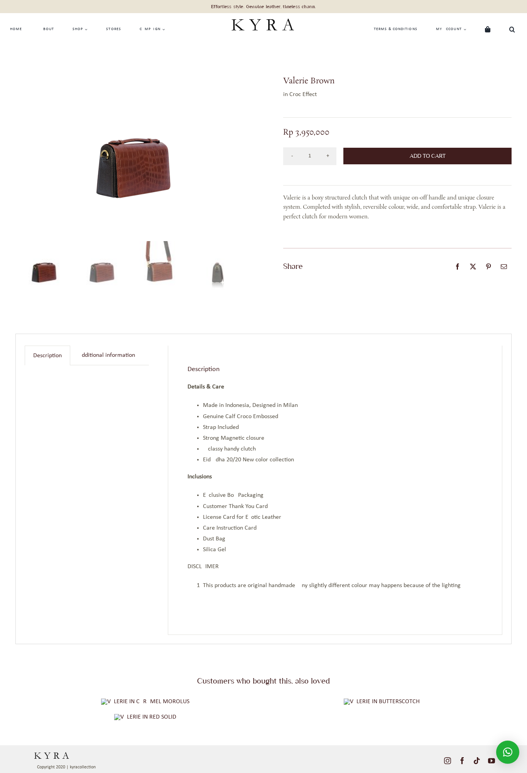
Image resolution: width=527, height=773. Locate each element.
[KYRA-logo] (262, 16)
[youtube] (491, 760)
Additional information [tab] (106, 355)
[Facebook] (457, 266)
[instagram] (447, 760)
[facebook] (462, 760)
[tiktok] (476, 760)
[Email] (504, 266)
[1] (145, 702)
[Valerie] (145, 717)
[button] (512, 29)
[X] (473, 266)
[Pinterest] (488, 266)
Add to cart (428, 156)
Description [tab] (47, 356)
